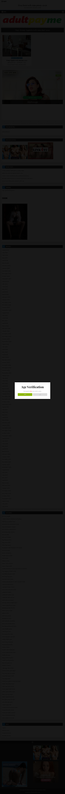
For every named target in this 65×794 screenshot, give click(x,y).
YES (25, 394)
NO (40, 394)
